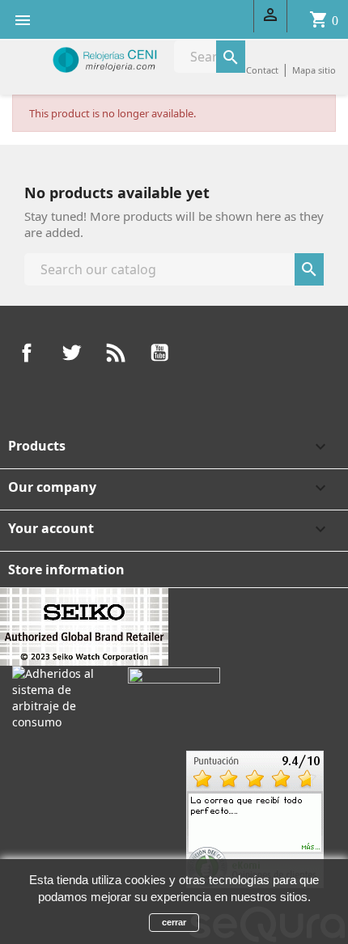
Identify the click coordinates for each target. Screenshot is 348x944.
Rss (116, 353)
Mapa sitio (314, 70)
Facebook (27, 353)
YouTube (159, 353)
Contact (262, 70)
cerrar (174, 922)
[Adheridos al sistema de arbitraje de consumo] (58, 696)
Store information (66, 569)
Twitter (71, 353)
